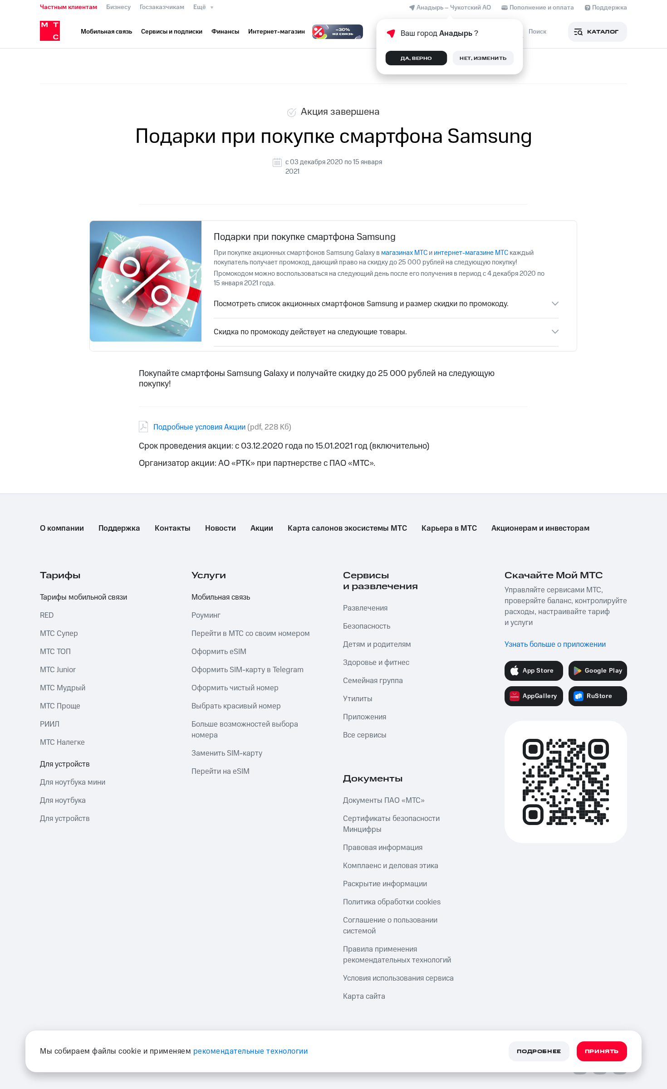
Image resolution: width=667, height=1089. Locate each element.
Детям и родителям (377, 644)
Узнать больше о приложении (555, 644)
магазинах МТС (404, 253)
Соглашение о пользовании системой (390, 926)
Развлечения (365, 608)
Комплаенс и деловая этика (390, 865)
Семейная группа (373, 680)
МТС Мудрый (62, 688)
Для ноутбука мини (72, 782)
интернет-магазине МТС (471, 253)
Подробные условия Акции (199, 427)
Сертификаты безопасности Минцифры (391, 824)
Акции (261, 528)
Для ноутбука (63, 800)
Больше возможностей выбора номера (244, 730)
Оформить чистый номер (235, 688)
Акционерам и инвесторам (540, 528)
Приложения (364, 717)
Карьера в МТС (449, 528)
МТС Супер (59, 633)
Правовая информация (382, 847)
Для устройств (65, 764)
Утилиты (358, 698)
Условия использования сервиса (398, 978)
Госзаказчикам (162, 7)
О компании (62, 528)
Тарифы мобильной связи (83, 597)
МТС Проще (60, 706)
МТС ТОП (55, 651)
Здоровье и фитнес (376, 662)
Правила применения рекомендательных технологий (397, 955)
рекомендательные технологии (250, 1051)
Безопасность (366, 626)
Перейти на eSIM (220, 771)
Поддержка (119, 528)
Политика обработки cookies (392, 902)
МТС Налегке (62, 742)
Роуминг (206, 615)
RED (47, 615)
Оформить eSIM (218, 651)
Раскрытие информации (385, 884)
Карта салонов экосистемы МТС (347, 528)
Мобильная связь (220, 597)
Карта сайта (364, 996)
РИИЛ (49, 724)
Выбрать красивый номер (236, 706)
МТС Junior (58, 669)
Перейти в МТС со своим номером (250, 633)
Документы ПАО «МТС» (384, 800)
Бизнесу (118, 7)
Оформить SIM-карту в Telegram (247, 669)
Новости (220, 528)
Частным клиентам (68, 7)
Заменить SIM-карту (226, 753)
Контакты (173, 528)
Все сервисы (365, 735)
